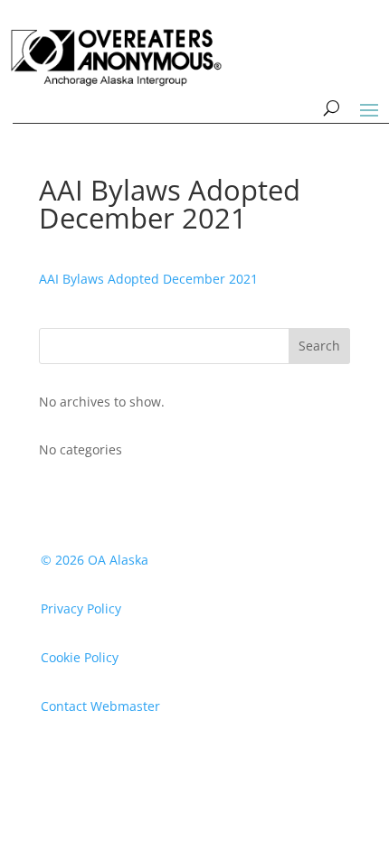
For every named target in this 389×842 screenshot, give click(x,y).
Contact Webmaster (100, 706)
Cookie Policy (80, 657)
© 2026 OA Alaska (94, 559)
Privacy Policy (81, 608)
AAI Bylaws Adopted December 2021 (148, 278)
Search (319, 345)
